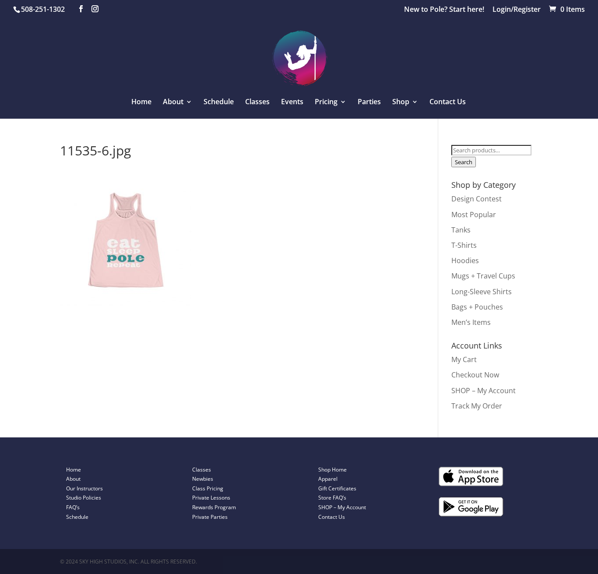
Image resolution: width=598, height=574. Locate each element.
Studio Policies (83, 497)
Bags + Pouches (477, 307)
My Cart (464, 359)
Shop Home (332, 469)
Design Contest (476, 199)
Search (463, 162)
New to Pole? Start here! (444, 10)
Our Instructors (84, 488)
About (73, 478)
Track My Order (476, 406)
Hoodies (465, 260)
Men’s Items (471, 322)
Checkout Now (475, 375)
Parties (369, 102)
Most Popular (473, 214)
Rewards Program (214, 507)
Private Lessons (211, 497)
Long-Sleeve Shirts (481, 291)
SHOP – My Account (483, 390)
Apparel (328, 478)
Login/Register (516, 10)
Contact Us (447, 102)
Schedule (219, 102)
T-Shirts (464, 245)
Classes (257, 102)
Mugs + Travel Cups (483, 276)
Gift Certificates (337, 488)
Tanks (461, 230)
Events (292, 102)
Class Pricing (207, 488)
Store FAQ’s (332, 497)
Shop (400, 102)
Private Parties (210, 517)
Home (141, 102)
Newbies (202, 478)
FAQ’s (73, 507)
